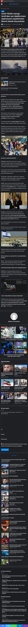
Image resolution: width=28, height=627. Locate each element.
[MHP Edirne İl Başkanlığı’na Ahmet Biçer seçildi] (5, 541)
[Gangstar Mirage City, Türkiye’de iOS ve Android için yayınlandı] (5, 466)
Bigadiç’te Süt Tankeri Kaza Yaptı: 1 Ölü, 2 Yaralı (12, 1)
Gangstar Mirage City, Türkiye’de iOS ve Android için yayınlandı (17, 465)
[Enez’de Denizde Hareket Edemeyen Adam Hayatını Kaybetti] (7, 368)
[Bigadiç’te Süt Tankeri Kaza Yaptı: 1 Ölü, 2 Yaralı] (4, 83)
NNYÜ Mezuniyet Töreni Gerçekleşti (9, 88)
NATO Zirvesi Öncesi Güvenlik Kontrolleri (6, 401)
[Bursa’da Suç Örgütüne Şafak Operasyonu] (21, 382)
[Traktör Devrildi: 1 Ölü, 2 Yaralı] (21, 368)
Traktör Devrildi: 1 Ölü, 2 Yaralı (20, 373)
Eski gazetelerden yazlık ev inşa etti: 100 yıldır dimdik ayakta (18, 545)
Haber (8, 8)
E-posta (3, 434)
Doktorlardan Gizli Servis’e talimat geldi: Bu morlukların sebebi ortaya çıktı (18, 528)
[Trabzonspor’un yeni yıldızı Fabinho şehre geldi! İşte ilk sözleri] (5, 535)
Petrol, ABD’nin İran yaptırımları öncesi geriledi (12, 556)
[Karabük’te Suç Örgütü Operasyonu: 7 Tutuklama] (21, 395)
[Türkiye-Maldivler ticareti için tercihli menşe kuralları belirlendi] (5, 552)
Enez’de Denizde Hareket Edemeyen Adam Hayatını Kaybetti (7, 374)
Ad (2, 429)
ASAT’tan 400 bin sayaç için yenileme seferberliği (13, 514)
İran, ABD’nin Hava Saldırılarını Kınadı (5, 388)
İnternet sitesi (4, 439)
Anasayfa (4, 8)
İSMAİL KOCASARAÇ (7, 24)
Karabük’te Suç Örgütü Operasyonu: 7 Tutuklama (21, 401)
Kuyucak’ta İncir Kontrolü (16, 560)
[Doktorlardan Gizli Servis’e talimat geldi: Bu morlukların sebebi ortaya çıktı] (5, 528)
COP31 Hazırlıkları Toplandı (7, 517)
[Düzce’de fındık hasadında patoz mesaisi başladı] (5, 523)
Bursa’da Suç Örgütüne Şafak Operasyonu (20, 388)
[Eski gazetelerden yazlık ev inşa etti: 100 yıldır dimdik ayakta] (5, 546)
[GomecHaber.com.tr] (14, 4)
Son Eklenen (14, 455)
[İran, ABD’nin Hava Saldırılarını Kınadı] (7, 382)
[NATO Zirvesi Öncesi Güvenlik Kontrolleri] (7, 395)
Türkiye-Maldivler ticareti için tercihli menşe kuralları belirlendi (17, 551)
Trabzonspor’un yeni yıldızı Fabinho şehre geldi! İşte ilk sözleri (18, 534)
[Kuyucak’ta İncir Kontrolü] (5, 561)
